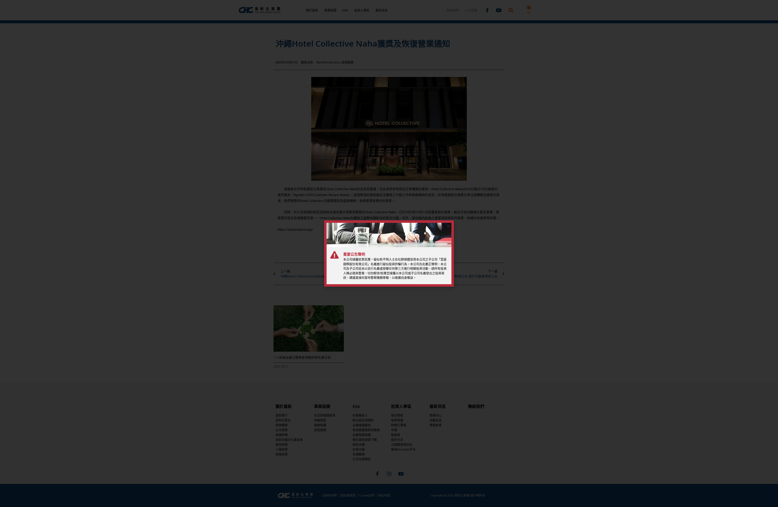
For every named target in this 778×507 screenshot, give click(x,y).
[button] (448, 225)
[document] (389, 253)
